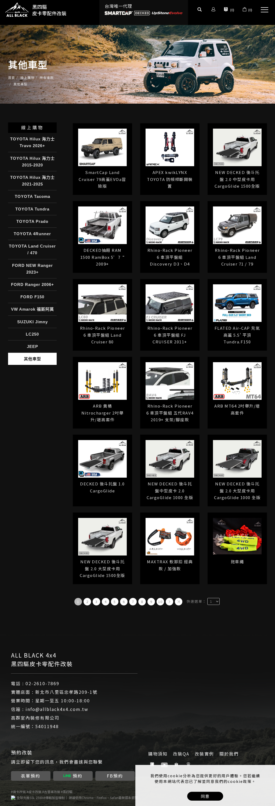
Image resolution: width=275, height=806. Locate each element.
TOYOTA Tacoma (32, 196)
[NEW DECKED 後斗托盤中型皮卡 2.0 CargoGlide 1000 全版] (170, 458)
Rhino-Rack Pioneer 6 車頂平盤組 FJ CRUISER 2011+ (170, 334)
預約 (77, 775)
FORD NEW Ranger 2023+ (32, 268)
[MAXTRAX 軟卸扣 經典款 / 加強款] (170, 536)
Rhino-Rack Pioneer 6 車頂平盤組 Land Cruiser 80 (102, 334)
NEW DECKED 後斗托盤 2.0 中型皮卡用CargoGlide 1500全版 (237, 179)
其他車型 (20, 84)
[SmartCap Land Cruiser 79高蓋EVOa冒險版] (102, 147)
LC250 (32, 334)
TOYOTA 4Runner (32, 233)
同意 (205, 796)
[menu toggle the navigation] (263, 10)
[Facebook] (153, 764)
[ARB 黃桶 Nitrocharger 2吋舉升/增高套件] (102, 380)
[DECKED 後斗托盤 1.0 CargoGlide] (102, 458)
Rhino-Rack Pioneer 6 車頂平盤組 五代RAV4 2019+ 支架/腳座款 (170, 412)
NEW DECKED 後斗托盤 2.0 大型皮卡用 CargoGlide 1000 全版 (237, 490)
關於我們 (229, 753)
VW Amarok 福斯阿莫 (32, 309)
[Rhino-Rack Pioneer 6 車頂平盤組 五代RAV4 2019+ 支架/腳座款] (170, 380)
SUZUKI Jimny (32, 322)
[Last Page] (178, 601)
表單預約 (30, 775)
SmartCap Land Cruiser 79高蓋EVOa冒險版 (102, 179)
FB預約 (115, 775)
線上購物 (27, 77)
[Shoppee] (177, 764)
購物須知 (158, 753)
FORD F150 (32, 297)
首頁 (11, 77)
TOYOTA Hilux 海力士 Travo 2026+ (32, 142)
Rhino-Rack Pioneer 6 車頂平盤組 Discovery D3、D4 (170, 257)
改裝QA (181, 753)
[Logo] (36, 9)
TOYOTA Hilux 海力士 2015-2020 (32, 161)
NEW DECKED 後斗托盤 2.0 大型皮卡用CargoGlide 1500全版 (102, 568)
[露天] (189, 764)
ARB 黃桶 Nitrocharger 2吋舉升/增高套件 (102, 412)
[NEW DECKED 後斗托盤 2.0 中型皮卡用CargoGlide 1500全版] (237, 147)
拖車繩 (237, 561)
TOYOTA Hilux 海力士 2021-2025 (32, 180)
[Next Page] (169, 601)
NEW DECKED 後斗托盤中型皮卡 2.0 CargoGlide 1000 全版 (170, 490)
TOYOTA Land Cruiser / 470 (32, 249)
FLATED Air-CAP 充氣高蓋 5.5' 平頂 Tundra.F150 (237, 334)
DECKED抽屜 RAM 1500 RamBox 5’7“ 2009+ (102, 257)
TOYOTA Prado (32, 221)
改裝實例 (204, 753)
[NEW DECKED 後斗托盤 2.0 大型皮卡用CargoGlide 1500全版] (102, 536)
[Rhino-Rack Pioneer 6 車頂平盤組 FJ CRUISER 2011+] (170, 302)
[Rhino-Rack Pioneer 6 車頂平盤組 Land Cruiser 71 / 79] (237, 224)
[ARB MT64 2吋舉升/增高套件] (237, 380)
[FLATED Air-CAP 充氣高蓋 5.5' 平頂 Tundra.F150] (237, 302)
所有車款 (47, 77)
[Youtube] (165, 764)
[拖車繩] (237, 535)
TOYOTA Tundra (32, 209)
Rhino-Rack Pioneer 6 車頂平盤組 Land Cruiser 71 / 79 (237, 257)
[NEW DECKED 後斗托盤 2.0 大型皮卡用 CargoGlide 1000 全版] (237, 458)
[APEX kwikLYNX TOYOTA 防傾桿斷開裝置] (170, 147)
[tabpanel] (137, 64)
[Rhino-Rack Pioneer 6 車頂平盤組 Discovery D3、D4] (170, 224)
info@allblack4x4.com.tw (57, 709)
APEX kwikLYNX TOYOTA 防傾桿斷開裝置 (170, 179)
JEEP (32, 346)
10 (160, 601)
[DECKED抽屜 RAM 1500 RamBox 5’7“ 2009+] (102, 224)
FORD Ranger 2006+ (32, 284)
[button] (199, 10)
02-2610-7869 (42, 683)
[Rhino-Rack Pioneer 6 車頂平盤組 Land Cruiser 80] (102, 302)
